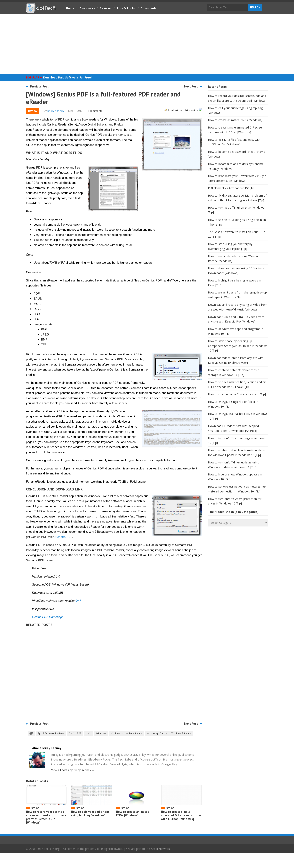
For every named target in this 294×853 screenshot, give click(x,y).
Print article (192, 110)
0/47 (78, 600)
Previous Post (39, 86)
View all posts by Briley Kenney (73, 770)
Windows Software (181, 733)
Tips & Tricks (126, 8)
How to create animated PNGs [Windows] (132, 813)
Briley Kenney (55, 111)
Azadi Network (160, 849)
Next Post (191, 86)
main (88, 733)
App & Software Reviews (51, 733)
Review (32, 111)
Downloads (148, 8)
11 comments (94, 111)
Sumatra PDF (63, 537)
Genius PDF (75, 733)
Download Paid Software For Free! (67, 77)
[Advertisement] (147, 44)
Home (70, 8)
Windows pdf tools (157, 733)
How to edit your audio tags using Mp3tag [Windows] (90, 813)
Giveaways (87, 8)
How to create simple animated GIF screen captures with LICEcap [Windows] (181, 815)
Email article (175, 110)
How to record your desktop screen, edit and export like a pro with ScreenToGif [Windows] (46, 817)
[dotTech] (41, 10)
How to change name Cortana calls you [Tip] (237, 394)
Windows (101, 733)
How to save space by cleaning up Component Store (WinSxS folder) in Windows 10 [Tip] (237, 346)
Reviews (106, 8)
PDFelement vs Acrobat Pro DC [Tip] (232, 188)
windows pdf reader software (126, 733)
